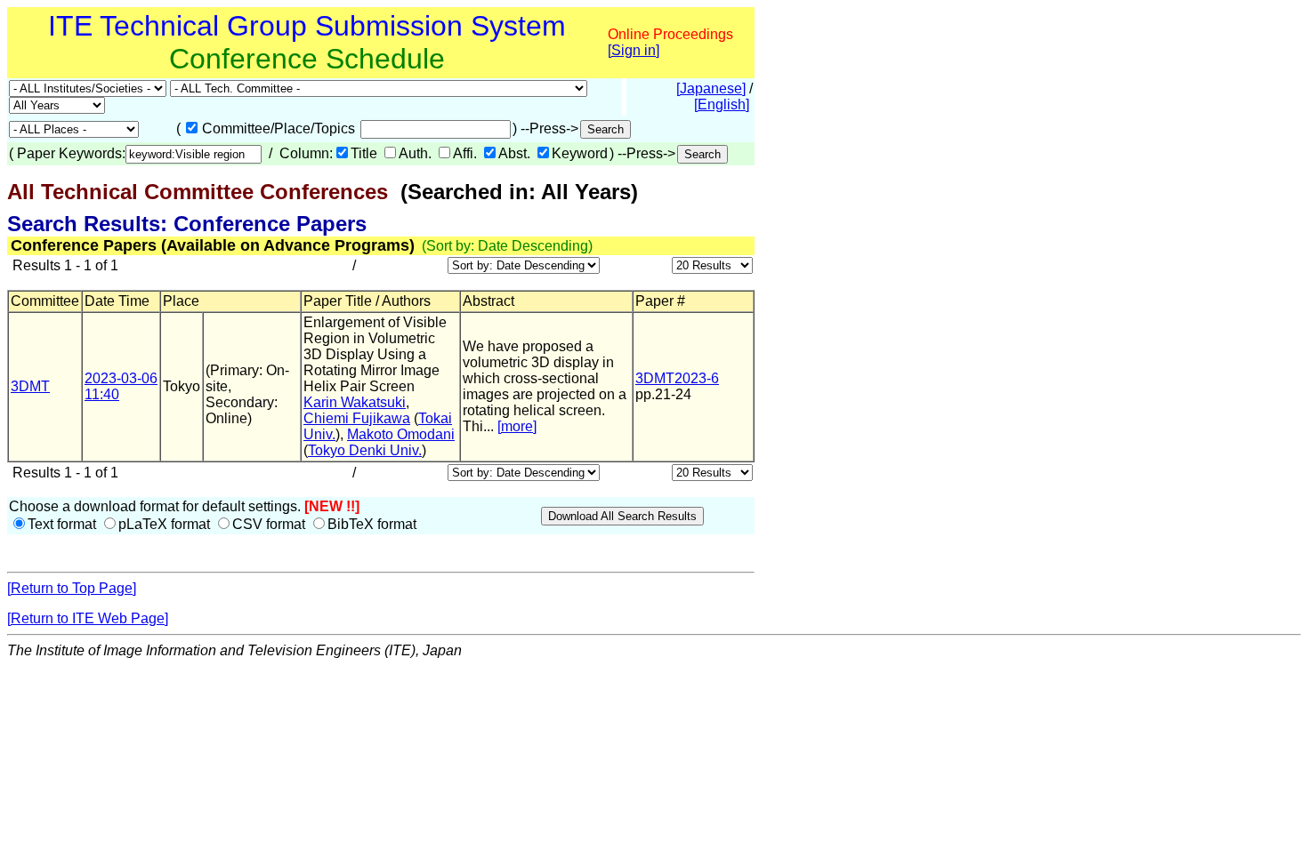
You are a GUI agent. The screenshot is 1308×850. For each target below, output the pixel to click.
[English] (721, 104)
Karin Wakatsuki (354, 402)
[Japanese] (711, 88)
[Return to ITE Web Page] (87, 618)
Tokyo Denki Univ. (365, 450)
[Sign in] (633, 50)
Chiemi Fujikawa (356, 418)
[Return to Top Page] (71, 588)
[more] (517, 426)
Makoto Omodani (401, 434)
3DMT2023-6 (677, 378)
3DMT (30, 386)
